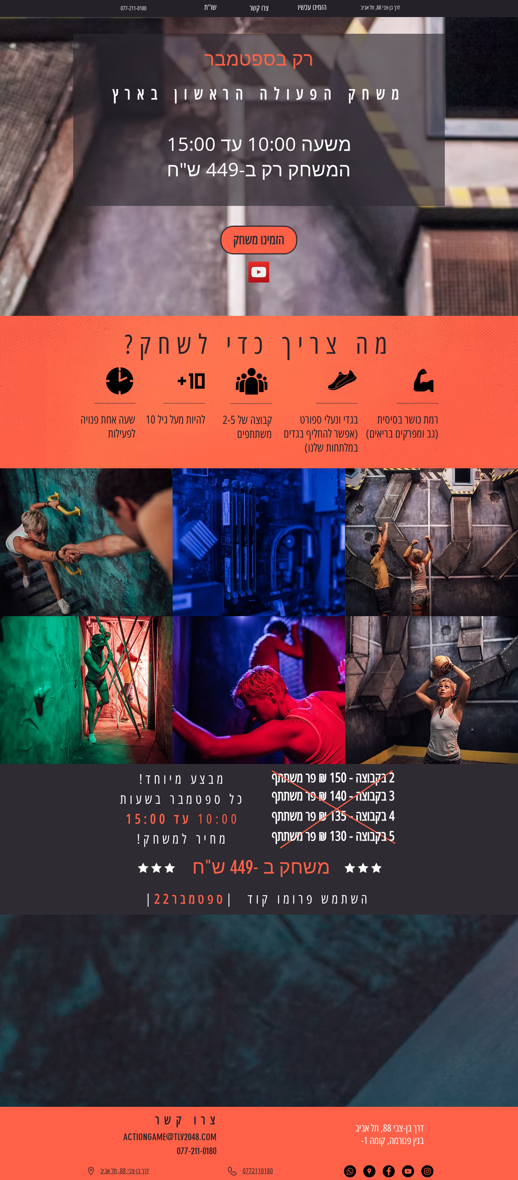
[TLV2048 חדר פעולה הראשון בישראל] (258, 272)
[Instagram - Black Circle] (427, 1171)
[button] (86, 542)
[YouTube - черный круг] (408, 1171)
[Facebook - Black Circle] (389, 1171)
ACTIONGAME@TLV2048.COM (170, 1136)
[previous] (16, 622)
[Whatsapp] (350, 1171)
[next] (501, 622)
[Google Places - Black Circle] (369, 1171)
